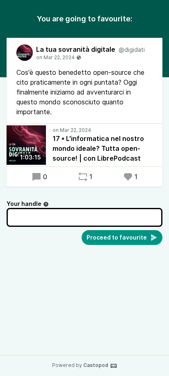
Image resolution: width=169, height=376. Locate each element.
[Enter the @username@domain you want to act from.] (46, 204)
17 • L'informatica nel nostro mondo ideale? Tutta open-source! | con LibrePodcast (98, 148)
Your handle (24, 203)
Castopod (95, 365)
